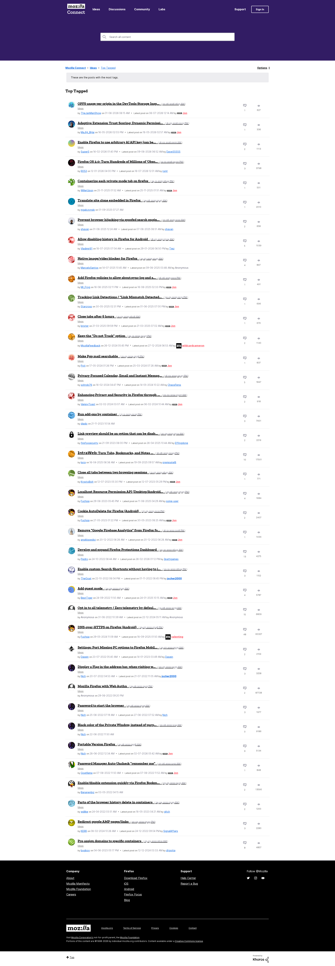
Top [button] (72, 957)
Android (129, 889)
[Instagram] (255, 878)
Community (142, 9)
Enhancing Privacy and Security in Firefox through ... (132, 395)
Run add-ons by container (110, 414)
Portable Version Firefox (110, 744)
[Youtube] (263, 878)
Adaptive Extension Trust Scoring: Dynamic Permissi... (133, 123)
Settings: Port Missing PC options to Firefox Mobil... (131, 647)
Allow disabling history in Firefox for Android (126, 239)
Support (240, 9)
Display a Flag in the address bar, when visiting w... (130, 667)
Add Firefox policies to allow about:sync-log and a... (129, 277)
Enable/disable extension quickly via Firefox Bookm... (132, 783)
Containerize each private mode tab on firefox (126, 181)
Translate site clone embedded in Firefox (123, 200)
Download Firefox (135, 878)
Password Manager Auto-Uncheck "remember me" (129, 763)
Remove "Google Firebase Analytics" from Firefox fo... (131, 530)
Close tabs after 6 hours (109, 316)
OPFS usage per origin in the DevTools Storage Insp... (132, 103)
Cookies (173, 928)
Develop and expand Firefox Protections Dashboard (131, 549)
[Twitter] (248, 878)
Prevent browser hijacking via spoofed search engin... (132, 219)
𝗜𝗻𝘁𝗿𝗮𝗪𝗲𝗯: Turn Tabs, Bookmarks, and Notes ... (129, 453)
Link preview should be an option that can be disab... (131, 433)
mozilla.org (107, 928)
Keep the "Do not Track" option (115, 336)
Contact (193, 928)
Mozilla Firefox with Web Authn (115, 686)
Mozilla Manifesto (78, 883)
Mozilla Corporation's (82, 937)
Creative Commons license (189, 941)
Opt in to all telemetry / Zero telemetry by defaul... (130, 608)
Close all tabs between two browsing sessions (126, 472)
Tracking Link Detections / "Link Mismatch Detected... (133, 297)
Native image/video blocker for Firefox (121, 258)
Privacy (155, 928)
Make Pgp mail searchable (111, 356)
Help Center (188, 878)
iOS (126, 883)
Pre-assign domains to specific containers (123, 841)
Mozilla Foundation (78, 889)
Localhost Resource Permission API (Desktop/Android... (134, 491)
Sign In (260, 9)
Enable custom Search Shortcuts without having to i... (132, 569)
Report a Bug (189, 883)
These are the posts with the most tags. (94, 77)
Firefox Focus (133, 894)
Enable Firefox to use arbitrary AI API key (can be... (130, 142)
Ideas (96, 9)
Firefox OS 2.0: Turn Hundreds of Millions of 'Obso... (131, 161)
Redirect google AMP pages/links (117, 821)
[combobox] (167, 37)
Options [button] (262, 67)
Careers (71, 894)
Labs (162, 9)
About (70, 878)
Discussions (117, 9)
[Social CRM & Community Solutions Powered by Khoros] (261, 958)
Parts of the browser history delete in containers (129, 802)
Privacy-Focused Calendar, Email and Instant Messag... (133, 375)
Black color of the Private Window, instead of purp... (130, 725)
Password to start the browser (114, 705)
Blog (127, 900)
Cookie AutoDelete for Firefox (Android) (121, 511)
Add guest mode (104, 588)
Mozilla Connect (76, 9)
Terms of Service (132, 928)
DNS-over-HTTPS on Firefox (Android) (120, 627)
